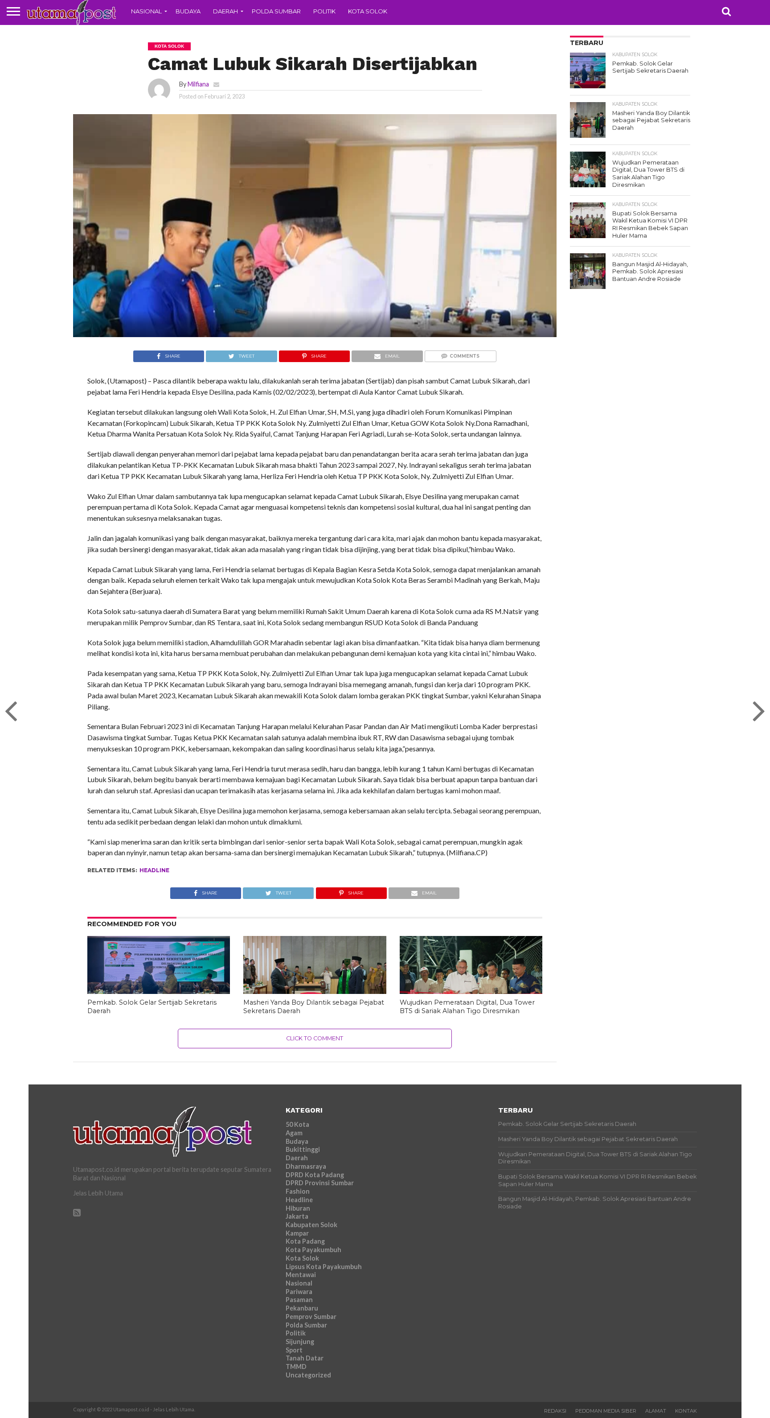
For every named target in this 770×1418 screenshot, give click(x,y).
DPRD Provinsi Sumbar (320, 1183)
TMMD (296, 1366)
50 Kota (297, 1124)
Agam (294, 1133)
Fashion (298, 1191)
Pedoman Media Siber (605, 1411)
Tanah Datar (305, 1358)
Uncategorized (308, 1375)
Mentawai (301, 1274)
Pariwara (299, 1291)
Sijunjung (300, 1341)
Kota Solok (367, 11)
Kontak (686, 1411)
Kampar (297, 1233)
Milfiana (198, 84)
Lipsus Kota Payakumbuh (324, 1266)
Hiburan (298, 1208)
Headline (154, 870)
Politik (324, 11)
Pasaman (299, 1299)
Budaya (188, 11)
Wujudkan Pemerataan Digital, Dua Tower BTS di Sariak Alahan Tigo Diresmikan (467, 1006)
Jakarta (297, 1216)
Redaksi (555, 1411)
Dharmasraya (306, 1166)
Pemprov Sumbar (311, 1316)
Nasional (146, 11)
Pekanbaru (302, 1308)
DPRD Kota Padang (315, 1175)
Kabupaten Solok (311, 1224)
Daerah (225, 11)
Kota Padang (305, 1241)
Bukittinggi (303, 1149)
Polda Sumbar (276, 11)
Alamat (655, 1411)
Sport (294, 1350)
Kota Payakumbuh (313, 1249)
